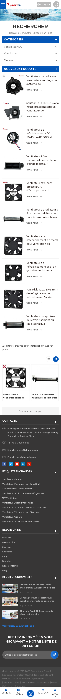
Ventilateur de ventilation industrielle (20, 521)
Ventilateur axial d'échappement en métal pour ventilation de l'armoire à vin (42, 240)
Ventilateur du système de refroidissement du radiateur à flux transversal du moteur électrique (40, 320)
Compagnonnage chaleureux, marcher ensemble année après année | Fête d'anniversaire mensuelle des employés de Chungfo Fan (37, 599)
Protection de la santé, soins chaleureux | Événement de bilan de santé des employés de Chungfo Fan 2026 (39, 586)
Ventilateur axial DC (12, 517)
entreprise (7, 551)
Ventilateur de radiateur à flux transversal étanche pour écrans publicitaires (42, 213)
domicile (6, 537)
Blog (4, 570)
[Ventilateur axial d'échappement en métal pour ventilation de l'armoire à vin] (13, 245)
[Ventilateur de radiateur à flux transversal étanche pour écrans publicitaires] (13, 219)
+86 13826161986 (20, 442)
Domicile (14, 33)
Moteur (8, 60)
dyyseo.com (38, 678)
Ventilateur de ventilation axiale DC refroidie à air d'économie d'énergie (14, 396)
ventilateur (11, 53)
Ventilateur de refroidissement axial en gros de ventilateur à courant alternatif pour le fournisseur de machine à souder (41, 266)
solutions (6, 547)
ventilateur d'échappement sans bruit (21, 484)
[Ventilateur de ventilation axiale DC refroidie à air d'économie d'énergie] (16, 378)
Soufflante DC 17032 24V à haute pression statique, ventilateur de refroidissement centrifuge (42, 106)
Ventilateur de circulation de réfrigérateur (23, 493)
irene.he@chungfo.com (26, 450)
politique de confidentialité (35, 682)
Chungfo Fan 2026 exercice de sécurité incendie (36, 612)
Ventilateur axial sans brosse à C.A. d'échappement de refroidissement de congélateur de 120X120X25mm (39, 186)
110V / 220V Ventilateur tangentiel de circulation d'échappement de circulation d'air (45, 396)
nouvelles (6, 561)
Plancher (8, 682)
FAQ (4, 556)
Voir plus (32, 89)
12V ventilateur (9, 498)
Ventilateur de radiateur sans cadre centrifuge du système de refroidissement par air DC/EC (41, 80)
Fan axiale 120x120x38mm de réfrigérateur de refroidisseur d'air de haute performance (42, 293)
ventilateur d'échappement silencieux (21, 512)
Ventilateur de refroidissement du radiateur (24, 507)
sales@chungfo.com (25, 457)
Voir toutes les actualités (17, 626)
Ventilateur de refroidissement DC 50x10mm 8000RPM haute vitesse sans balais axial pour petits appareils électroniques (42, 133)
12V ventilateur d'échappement (17, 488)
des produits (8, 542)
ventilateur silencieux (12, 479)
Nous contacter (10, 565)
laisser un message (30, 693)
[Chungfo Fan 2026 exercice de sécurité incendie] (10, 614)
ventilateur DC (13, 46)
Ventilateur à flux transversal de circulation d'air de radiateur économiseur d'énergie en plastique (42, 160)
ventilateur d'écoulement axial (17, 502)
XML (17, 682)
